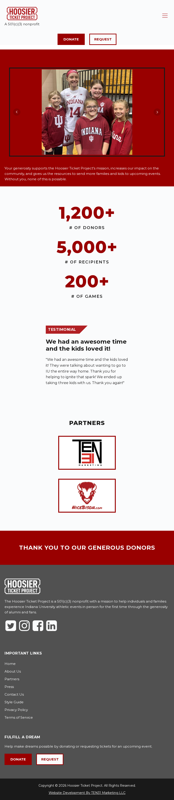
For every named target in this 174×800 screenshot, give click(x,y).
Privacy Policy (16, 710)
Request (103, 39)
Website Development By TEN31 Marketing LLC (87, 793)
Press (9, 687)
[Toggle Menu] (165, 15)
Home (10, 664)
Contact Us (14, 694)
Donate (71, 39)
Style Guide (14, 702)
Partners (12, 679)
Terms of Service (19, 717)
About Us (13, 671)
